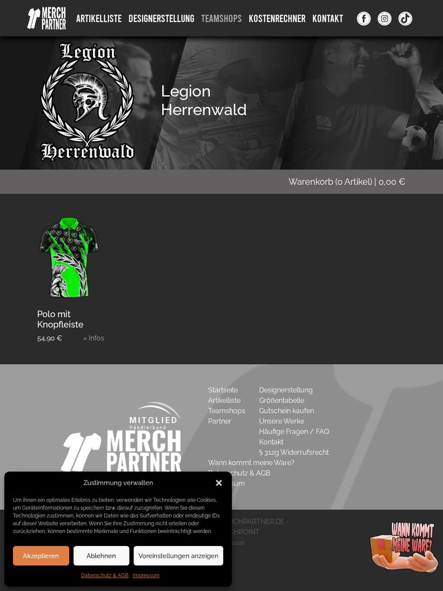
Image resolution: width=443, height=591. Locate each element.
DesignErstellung (161, 18)
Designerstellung (286, 390)
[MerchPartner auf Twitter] (405, 18)
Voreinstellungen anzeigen (178, 556)
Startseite (223, 390)
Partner (219, 421)
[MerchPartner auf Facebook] (363, 18)
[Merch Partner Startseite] (121, 451)
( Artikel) (347, 182)
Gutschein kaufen (286, 411)
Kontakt (327, 18)
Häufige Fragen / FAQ (294, 431)
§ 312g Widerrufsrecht (294, 452)
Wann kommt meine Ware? (251, 463)
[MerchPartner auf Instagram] (384, 18)
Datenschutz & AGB (104, 575)
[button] (219, 483)
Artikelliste (99, 18)
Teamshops (221, 18)
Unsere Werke (281, 421)
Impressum (146, 575)
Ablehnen (101, 556)
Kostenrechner (277, 18)
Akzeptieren (41, 556)
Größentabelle (281, 400)
